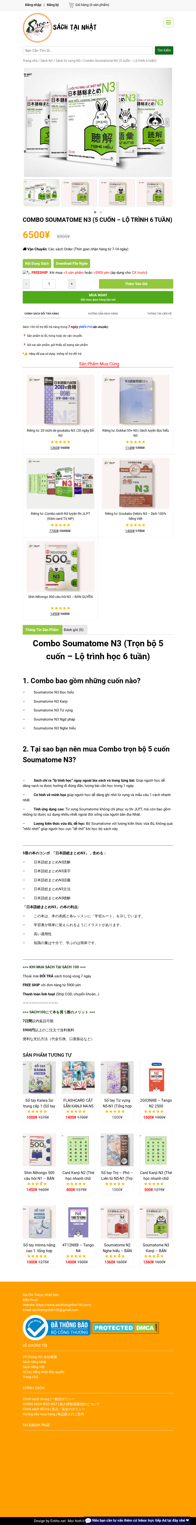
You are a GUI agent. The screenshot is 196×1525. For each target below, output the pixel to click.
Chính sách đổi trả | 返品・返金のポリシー (54, 1409)
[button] (95, 212)
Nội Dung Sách (37, 263)
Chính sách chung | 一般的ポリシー (49, 1399)
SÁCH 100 (70, 967)
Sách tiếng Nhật (34, 1362)
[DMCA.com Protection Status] (125, 1327)
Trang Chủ (30, 1377)
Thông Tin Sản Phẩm (42, 630)
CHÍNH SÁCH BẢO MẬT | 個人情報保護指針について (61, 1404)
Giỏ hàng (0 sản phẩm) (92, 5)
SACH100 (37, 1012)
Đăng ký (53, 5)
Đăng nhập (33, 5)
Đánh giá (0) (73, 630)
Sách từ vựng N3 (68, 61)
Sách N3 (46, 61)
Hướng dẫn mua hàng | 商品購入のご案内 (53, 1414)
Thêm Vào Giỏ (136, 284)
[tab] (98, 363)
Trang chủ (30, 61)
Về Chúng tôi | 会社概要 (40, 1357)
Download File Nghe (72, 263)
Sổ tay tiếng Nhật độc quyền (43, 1372)
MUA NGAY (98, 297)
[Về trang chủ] (60, 28)
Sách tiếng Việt (34, 1367)
